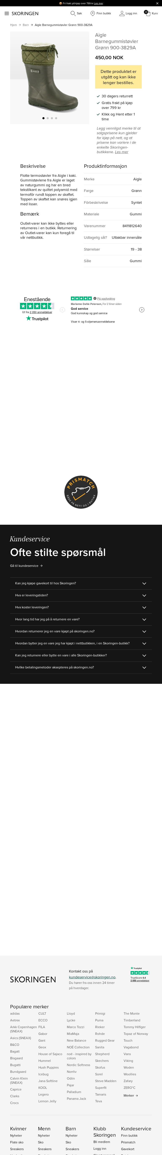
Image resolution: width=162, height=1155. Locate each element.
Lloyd (71, 1013)
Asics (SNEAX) (20, 1038)
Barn (26, 25)
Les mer (98, 3)
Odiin (71, 1078)
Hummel (44, 1060)
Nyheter (16, 1135)
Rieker (100, 1027)
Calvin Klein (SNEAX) (19, 1080)
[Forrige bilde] (18, 78)
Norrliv (72, 1071)
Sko (40, 1142)
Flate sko (16, 1142)
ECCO (42, 1020)
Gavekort (127, 1149)
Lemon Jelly (47, 1101)
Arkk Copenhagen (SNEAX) (23, 1029)
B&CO (14, 1044)
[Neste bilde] (81, 78)
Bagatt (15, 1051)
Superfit (101, 1087)
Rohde (100, 1034)
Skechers (102, 1060)
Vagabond (131, 1047)
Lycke (71, 1020)
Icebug (43, 1074)
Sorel (99, 1074)
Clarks (14, 1096)
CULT (42, 1013)
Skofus (100, 1067)
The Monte (132, 1013)
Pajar (70, 1085)
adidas (15, 1013)
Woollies (130, 1074)
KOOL (42, 1087)
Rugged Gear (105, 1040)
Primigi (100, 1013)
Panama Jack (76, 1098)
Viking (128, 1060)
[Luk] (157, 3)
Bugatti (15, 1065)
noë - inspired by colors (79, 1056)
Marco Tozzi (75, 1027)
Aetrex (15, 1020)
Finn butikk (129, 1135)
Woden (129, 1067)
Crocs (14, 1103)
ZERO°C (129, 1087)
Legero (43, 1094)
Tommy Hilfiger (135, 1027)
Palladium (74, 1092)
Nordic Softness (78, 1065)
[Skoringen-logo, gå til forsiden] (25, 13)
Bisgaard (16, 1058)
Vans (127, 1054)
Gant (41, 1040)
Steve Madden (105, 1081)
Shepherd (102, 1054)
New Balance (76, 1040)
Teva (98, 1101)
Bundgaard (18, 1071)
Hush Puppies (48, 1067)
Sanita (99, 1047)
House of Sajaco (50, 1054)
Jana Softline (48, 1081)
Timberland (132, 1020)
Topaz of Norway (136, 1034)
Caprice (16, 1089)
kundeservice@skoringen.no (92, 977)
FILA (41, 1027)
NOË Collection (78, 1047)
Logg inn (99, 1148)
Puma (99, 1020)
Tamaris (100, 1094)
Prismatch (128, 1142)
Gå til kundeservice (24, 565)
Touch (128, 1040)
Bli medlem (101, 1142)
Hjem (13, 25)
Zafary (128, 1081)
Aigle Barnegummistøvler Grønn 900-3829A (63, 25)
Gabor (42, 1034)
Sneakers (17, 1149)
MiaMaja (73, 1034)
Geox (42, 1047)
